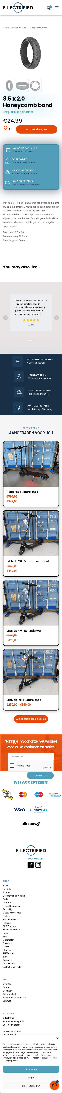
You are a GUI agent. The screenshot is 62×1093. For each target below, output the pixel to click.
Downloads (8, 991)
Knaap (6, 933)
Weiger (31, 1077)
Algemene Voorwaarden (14, 997)
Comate (7, 902)
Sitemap (7, 1001)
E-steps (6, 916)
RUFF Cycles (8, 953)
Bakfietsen (8, 889)
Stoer (5, 957)
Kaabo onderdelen (11, 929)
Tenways (7, 960)
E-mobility (7, 909)
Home (6, 27)
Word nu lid (40, 775)
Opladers (7, 943)
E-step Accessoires (12, 913)
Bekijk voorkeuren (31, 1086)
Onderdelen (8, 940)
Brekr (5, 899)
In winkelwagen (36, 129)
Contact (7, 987)
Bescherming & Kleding (14, 896)
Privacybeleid (9, 994)
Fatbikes (7, 923)
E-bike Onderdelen (11, 906)
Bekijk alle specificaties (18, 112)
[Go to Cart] (49, 8)
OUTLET (7, 946)
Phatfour (7, 950)
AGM (5, 885)
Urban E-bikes (9, 963)
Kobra (6, 936)
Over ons (7, 984)
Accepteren (31, 1069)
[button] (57, 1038)
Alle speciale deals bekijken (31, 718)
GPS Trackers (9, 926)
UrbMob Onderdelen (12, 967)
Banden (15, 27)
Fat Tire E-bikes (10, 919)
